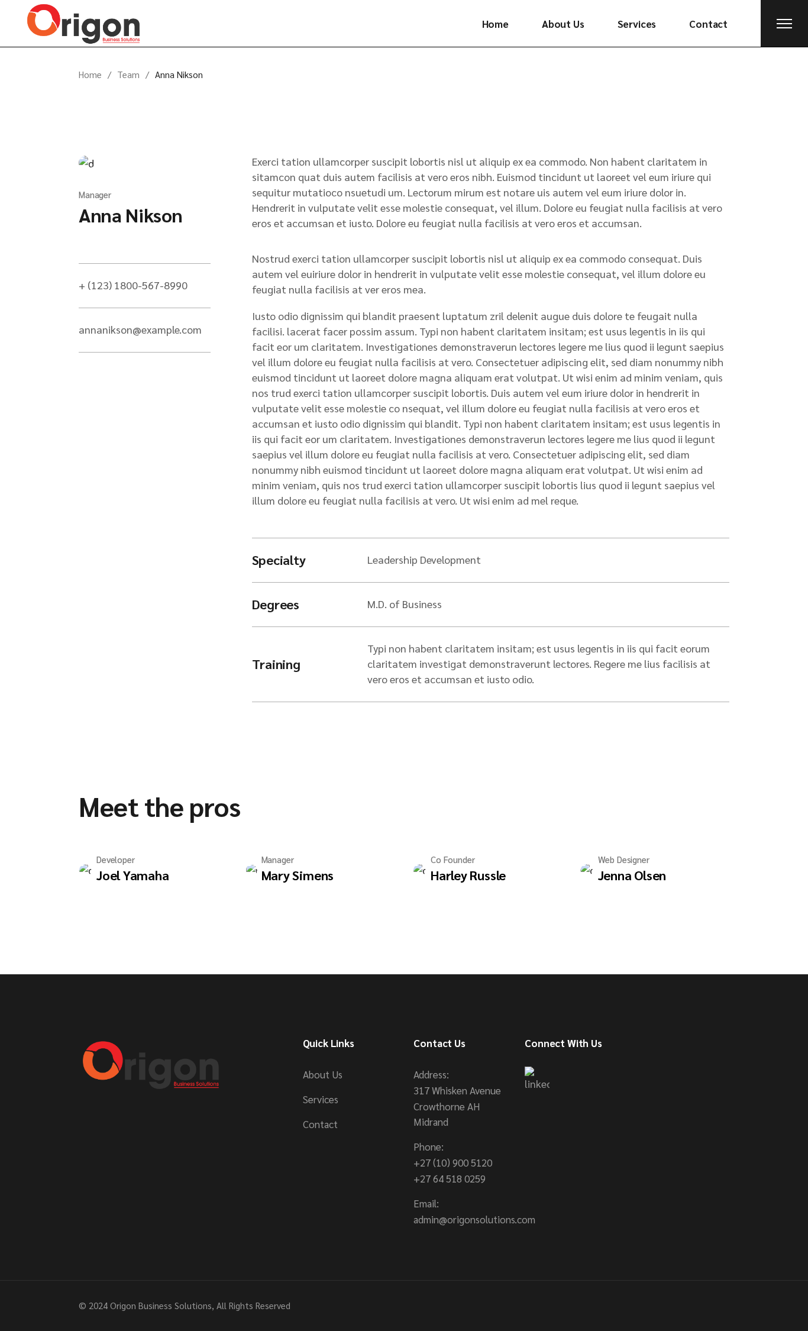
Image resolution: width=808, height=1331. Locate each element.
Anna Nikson (130, 214)
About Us (322, 1074)
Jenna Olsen (632, 875)
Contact (320, 1123)
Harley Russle (468, 875)
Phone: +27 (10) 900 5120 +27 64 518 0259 (452, 1162)
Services (320, 1099)
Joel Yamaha (132, 875)
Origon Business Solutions (161, 1305)
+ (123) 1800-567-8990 (133, 285)
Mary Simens (297, 875)
